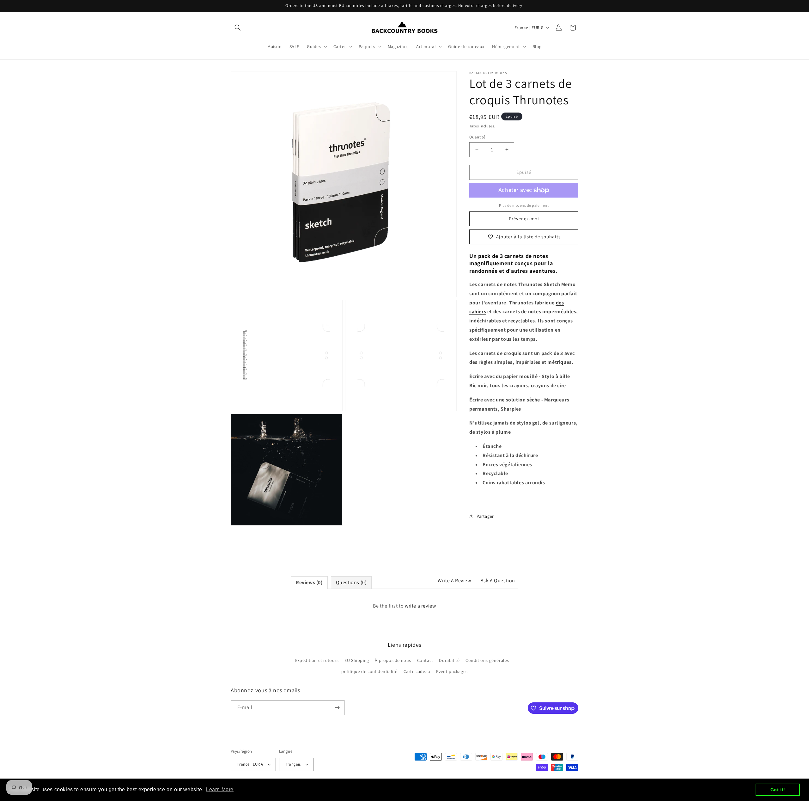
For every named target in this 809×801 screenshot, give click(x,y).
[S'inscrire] (337, 707)
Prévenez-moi (524, 219)
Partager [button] (485, 516)
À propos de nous (393, 660)
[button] (238, 27)
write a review (420, 605)
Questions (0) (351, 582)
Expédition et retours (317, 660)
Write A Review (454, 580)
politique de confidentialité (369, 671)
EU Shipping (356, 660)
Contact (425, 660)
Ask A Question (498, 580)
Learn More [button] (220, 789)
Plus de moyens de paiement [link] (524, 205)
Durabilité (449, 660)
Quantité (477, 137)
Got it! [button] (777, 789)
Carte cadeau (417, 671)
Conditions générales (487, 660)
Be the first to (404, 605)
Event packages (451, 671)
